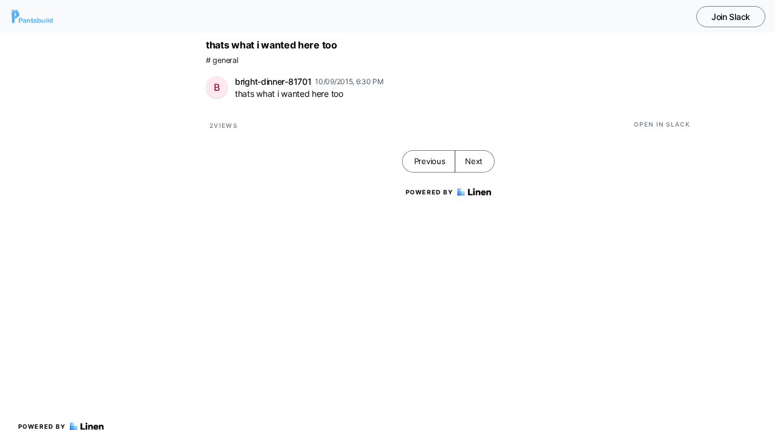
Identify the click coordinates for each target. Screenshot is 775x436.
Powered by (42, 426)
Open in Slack (662, 124)
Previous (430, 161)
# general (222, 60)
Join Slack (730, 17)
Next (474, 161)
